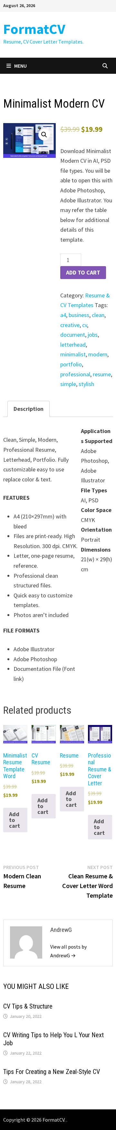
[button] (44, 134)
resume (102, 374)
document (72, 334)
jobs (93, 334)
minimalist (73, 354)
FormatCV (34, 29)
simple (68, 384)
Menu (20, 66)
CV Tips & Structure (28, 1006)
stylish (86, 384)
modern (97, 354)
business (79, 315)
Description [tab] (29, 408)
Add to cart (83, 272)
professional (75, 374)
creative (70, 325)
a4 (63, 315)
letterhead (73, 344)
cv (84, 325)
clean (98, 315)
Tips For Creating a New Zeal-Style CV (51, 1072)
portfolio (71, 364)
